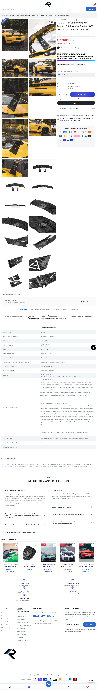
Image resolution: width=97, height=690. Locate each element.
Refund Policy (5, 619)
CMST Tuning (21, 619)
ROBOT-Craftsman (23, 622)
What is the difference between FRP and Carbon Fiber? (23, 525)
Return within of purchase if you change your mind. (76, 119)
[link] (16, 545)
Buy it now (76, 103)
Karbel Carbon (21, 628)
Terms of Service (6, 622)
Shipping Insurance (7, 616)
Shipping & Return (59, 309)
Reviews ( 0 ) (75, 309)
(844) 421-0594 (43, 616)
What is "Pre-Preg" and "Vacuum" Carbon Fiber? (20, 532)
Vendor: (59, 89)
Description (22, 309)
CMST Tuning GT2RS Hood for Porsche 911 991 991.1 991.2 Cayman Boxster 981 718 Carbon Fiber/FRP (67, 565)
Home (3, 15)
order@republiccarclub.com (42, 623)
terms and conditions (75, 99)
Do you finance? (57, 490)
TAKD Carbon (21, 631)
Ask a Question (87, 302)
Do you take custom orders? (61, 507)
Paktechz (20, 637)
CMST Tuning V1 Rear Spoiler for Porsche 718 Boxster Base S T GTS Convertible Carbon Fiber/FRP (86, 565)
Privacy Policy (5, 625)
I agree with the (70, 99)
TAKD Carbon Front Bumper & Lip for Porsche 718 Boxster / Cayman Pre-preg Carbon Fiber (48, 565)
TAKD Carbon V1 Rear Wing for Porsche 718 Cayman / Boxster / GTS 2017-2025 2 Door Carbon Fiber (75, 26)
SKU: (58, 83)
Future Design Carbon (24, 625)
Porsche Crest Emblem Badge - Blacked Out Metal (29, 565)
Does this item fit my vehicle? (15, 490)
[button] (76, 56)
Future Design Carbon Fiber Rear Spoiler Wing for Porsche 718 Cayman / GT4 (10, 565)
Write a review (61, 33)
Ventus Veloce (21, 634)
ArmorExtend (21, 616)
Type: (59, 86)
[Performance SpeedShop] (48, 5)
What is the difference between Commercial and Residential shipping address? (68, 522)
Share (93, 108)
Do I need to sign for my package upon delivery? (68, 514)
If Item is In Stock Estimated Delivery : (72, 115)
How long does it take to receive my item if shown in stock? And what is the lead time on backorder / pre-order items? (22, 515)
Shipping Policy (5, 613)
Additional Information (40, 309)
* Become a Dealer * (23, 640)
